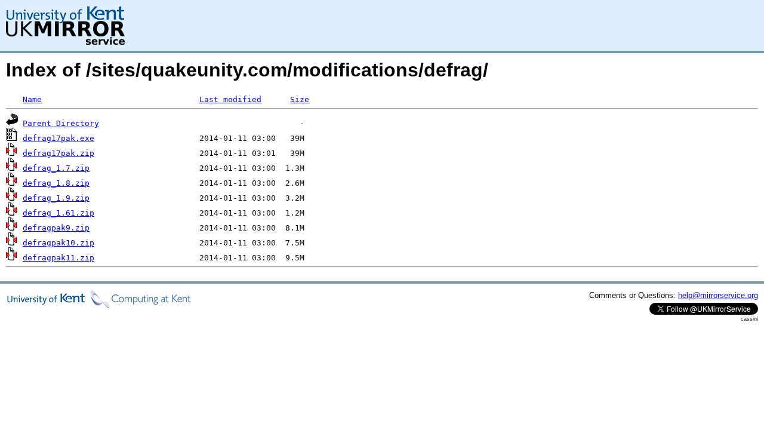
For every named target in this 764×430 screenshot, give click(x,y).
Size (299, 99)
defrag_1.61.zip (58, 212)
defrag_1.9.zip (56, 198)
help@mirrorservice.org (718, 295)
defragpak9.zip (56, 227)
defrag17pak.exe (58, 138)
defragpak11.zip (58, 257)
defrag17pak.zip (58, 153)
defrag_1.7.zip (56, 168)
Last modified (230, 99)
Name (32, 99)
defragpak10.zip (58, 242)
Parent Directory (61, 123)
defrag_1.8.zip (56, 183)
